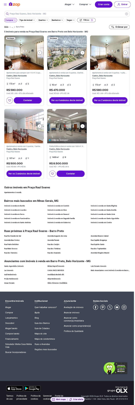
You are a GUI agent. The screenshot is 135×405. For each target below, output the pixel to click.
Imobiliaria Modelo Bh (55, 275)
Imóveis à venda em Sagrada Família (61, 218)
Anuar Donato (9, 283)
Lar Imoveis (8, 270)
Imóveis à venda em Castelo (58, 206)
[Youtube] (116, 307)
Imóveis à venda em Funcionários (17, 218)
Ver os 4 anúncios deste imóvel (67, 100)
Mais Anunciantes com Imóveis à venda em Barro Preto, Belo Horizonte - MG (110, 270)
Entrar (124, 4)
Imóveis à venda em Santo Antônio (17, 223)
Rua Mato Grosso (10, 249)
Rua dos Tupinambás (98, 249)
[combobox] (67, 14)
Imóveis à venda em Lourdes (15, 210)
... (12, 27)
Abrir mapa (61, 399)
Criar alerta (78, 399)
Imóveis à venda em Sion (57, 210)
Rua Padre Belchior (11, 244)
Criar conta (103, 4)
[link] (24, 70)
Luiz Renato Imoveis (98, 266)
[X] (109, 307)
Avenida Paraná (53, 240)
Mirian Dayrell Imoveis (55, 266)
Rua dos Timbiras (54, 249)
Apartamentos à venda (12, 192)
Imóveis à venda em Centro (101, 223)
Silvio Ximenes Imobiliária (57, 283)
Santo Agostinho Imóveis (14, 266)
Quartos (42, 20)
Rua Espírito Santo (97, 244)
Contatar (27, 100)
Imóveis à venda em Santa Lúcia (103, 214)
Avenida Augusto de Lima (57, 236)
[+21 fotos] (67, 126)
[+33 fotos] (67, 53)
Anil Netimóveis (10, 275)
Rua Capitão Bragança (99, 240)
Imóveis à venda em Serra (14, 214)
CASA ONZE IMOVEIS (55, 270)
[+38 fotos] (24, 53)
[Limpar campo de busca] (126, 13)
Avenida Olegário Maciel (100, 253)
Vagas (69, 20)
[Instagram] (124, 307)
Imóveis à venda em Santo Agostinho (105, 218)
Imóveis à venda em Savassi (58, 214)
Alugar (68, 4)
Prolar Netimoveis (11, 279)
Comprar (83, 4)
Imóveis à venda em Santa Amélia (103, 210)
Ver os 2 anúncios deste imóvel (110, 100)
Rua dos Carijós (53, 244)
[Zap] (18, 4)
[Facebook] (95, 307)
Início (6, 27)
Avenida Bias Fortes (12, 240)
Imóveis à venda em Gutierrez (59, 223)
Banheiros (56, 20)
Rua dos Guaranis (54, 253)
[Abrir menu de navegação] (5, 4)
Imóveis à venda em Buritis (14, 206)
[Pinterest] (102, 307)
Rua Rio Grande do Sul (12, 236)
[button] (67, 70)
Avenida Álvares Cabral (99, 236)
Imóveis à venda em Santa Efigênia (104, 206)
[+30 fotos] (24, 126)
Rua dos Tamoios (10, 253)
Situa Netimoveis (54, 279)
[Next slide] (39, 52)
